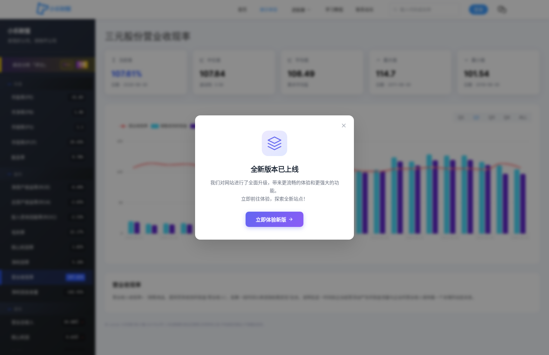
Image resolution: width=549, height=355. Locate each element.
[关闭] (344, 125)
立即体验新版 (271, 219)
